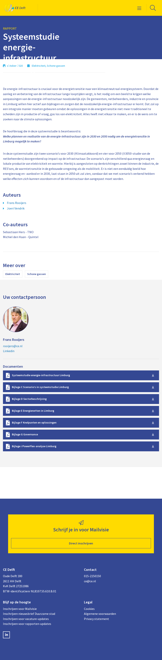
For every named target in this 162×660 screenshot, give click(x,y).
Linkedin (8, 351)
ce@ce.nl (90, 581)
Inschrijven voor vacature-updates (26, 619)
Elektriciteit (12, 274)
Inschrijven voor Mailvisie (20, 609)
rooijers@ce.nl (13, 346)
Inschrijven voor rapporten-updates (27, 624)
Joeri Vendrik (15, 208)
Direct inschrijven (81, 543)
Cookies (89, 609)
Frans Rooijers (16, 203)
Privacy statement (96, 619)
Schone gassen (36, 274)
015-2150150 (92, 576)
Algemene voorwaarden (100, 614)
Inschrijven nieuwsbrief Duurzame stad (29, 614)
